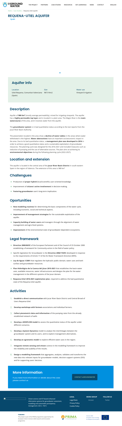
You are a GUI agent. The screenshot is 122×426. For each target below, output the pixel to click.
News (92, 5)
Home (10, 11)
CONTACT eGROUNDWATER (85, 377)
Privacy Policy (74, 403)
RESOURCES (68, 5)
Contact (100, 5)
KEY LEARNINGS (80, 5)
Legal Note (73, 400)
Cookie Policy (74, 406)
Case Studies (56, 5)
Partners (44, 5)
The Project (33, 5)
